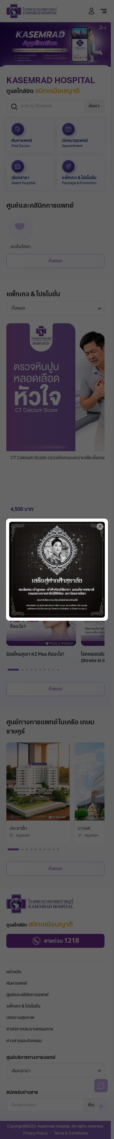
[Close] (100, 526)
